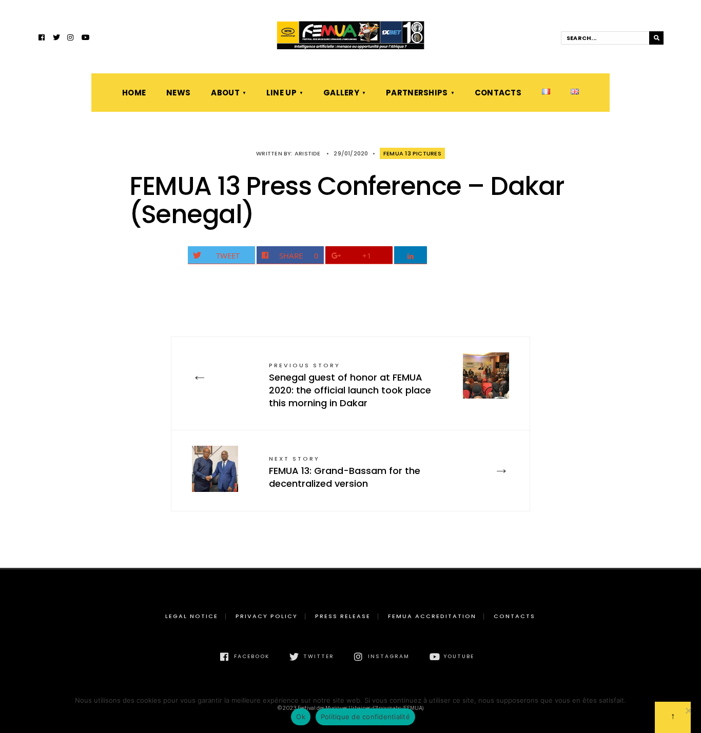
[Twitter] (56, 38)
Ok (300, 716)
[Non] (688, 710)
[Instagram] (70, 38)
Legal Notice (191, 616)
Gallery (341, 92)
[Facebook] (42, 38)
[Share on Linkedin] (410, 255)
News (178, 92)
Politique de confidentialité (365, 716)
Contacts (498, 92)
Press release (343, 616)
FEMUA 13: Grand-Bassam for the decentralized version (344, 472)
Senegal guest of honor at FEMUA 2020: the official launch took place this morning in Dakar (350, 385)
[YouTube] (85, 38)
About (225, 92)
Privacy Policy (267, 616)
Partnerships (417, 92)
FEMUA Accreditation (432, 616)
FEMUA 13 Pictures (412, 153)
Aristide (308, 153)
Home (134, 92)
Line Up (281, 92)
